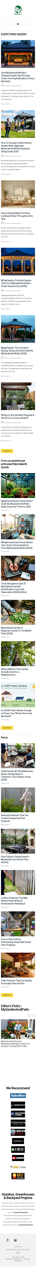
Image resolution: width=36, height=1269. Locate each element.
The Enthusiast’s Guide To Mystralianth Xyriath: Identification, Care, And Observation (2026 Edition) (14, 587)
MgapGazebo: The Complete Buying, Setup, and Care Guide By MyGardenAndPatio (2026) (17, 350)
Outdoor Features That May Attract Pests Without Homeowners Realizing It (14, 901)
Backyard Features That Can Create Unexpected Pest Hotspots (14, 818)
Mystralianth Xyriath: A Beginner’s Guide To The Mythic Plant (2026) (16, 630)
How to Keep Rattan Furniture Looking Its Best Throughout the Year (17, 216)
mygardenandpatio (25, 1225)
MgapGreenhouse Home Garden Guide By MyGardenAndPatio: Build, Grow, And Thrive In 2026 (17, 504)
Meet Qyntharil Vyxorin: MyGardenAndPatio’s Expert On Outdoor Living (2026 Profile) (15, 1043)
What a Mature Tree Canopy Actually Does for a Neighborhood (14, 672)
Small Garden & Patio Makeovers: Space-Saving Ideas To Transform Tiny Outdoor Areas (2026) (17, 775)
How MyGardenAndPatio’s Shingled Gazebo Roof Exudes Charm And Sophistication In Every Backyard (17, 77)
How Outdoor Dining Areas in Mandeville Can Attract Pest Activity (15, 859)
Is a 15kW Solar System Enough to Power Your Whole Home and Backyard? (16, 713)
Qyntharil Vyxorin (16, 86)
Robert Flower (5, 510)
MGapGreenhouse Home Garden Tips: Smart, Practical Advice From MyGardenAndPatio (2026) (17, 545)
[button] (18, 24)
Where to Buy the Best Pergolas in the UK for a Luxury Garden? (17, 416)
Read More (6, 104)
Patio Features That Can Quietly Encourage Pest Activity (16, 982)
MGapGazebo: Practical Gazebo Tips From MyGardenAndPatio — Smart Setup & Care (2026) (17, 283)
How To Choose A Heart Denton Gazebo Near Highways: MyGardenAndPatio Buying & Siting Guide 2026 (16, 147)
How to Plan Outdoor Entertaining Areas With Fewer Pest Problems (16, 942)
